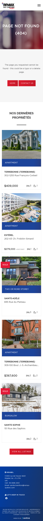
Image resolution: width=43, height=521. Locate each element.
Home (13, 83)
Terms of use (35, 513)
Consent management (21, 514)
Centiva (26, 518)
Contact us (27, 83)
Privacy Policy (24, 513)
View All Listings (21, 452)
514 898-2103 (14, 483)
